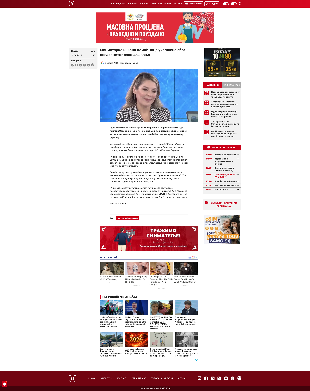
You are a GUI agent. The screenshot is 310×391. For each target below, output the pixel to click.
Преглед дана (118, 4)
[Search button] (240, 3)
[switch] (226, 3)
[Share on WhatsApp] (88, 65)
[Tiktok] (232, 378)
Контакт (121, 378)
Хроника (145, 4)
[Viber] (239, 378)
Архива (178, 4)
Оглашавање (139, 378)
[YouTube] (199, 378)
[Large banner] (155, 27)
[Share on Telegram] (80, 65)
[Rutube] (226, 378)
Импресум (106, 378)
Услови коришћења (162, 378)
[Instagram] (213, 378)
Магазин (157, 4)
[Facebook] (206, 378)
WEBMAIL (182, 378)
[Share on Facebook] (76, 65)
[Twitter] (219, 378)
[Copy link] (72, 65)
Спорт (167, 4)
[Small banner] (222, 62)
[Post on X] (84, 65)
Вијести (132, 4)
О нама (92, 378)
